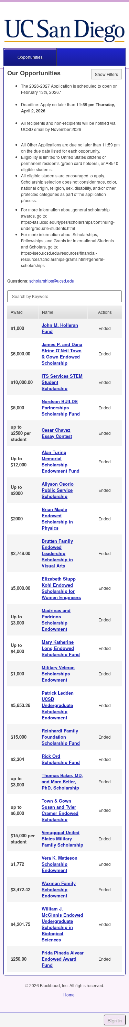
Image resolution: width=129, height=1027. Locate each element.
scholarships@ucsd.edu (51, 281)
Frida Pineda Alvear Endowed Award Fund (63, 958)
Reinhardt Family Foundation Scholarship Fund (61, 736)
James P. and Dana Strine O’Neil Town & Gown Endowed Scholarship (62, 353)
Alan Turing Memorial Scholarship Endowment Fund (60, 461)
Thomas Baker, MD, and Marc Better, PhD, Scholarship (62, 781)
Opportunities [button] (30, 57)
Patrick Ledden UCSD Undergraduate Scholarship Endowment (58, 705)
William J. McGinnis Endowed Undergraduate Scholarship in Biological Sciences (62, 924)
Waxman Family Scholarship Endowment (59, 889)
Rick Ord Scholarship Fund (61, 759)
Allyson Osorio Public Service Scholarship (58, 490)
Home (69, 994)
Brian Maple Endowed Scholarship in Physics (57, 518)
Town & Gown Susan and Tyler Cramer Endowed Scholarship (60, 809)
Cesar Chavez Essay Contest (57, 433)
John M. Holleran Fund (60, 328)
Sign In (115, 1020)
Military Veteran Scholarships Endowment (58, 673)
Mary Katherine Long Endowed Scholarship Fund (61, 648)
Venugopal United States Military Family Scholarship (62, 838)
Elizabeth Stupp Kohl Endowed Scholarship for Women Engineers (61, 587)
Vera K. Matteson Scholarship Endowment (59, 863)
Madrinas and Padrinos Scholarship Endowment (56, 619)
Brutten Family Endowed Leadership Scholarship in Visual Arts (57, 553)
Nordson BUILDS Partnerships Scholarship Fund (61, 407)
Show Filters (106, 74)
